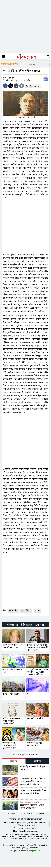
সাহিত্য (37, 610)
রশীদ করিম (13, 610)
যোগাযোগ (41, 814)
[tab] (14, 761)
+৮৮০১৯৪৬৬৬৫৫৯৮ (28, 828)
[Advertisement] (25, 26)
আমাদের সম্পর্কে (12, 814)
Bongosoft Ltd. (35, 851)
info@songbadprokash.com (26, 831)
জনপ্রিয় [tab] (37, 761)
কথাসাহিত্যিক (26, 610)
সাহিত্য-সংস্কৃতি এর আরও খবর (25, 754)
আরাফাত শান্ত (9, 78)
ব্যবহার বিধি (21, 814)
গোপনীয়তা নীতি (32, 814)
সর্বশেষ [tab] (13, 761)
